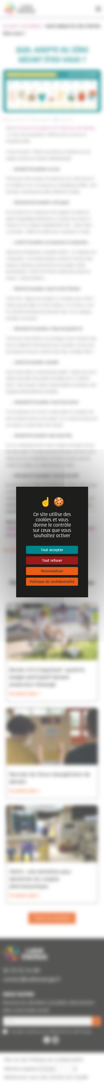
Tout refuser (52, 560)
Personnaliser (52, 571)
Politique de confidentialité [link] (52, 582)
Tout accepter (52, 550)
